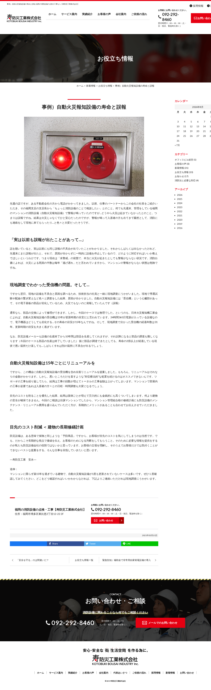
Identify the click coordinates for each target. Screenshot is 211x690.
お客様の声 (104, 13)
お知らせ (179, 176)
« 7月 (177, 145)
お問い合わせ (187, 673)
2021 (179, 215)
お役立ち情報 (182, 172)
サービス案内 (69, 13)
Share (55, 543)
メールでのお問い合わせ (162, 622)
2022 (179, 211)
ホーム (52, 13)
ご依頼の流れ (139, 13)
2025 (179, 199)
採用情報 (198, 5)
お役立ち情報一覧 (84, 560)
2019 (179, 223)
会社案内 (121, 13)
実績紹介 (87, 13)
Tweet (92, 543)
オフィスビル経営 (184, 159)
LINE (128, 543)
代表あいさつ (120, 673)
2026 (179, 194)
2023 (179, 207)
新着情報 (179, 167)
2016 (179, 228)
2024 (179, 203)
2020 (179, 219)
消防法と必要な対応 (185, 180)
